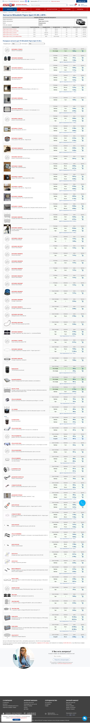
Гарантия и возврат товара (9, 707)
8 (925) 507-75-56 (31, 715)
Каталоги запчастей (29, 702)
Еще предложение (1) (68, 336)
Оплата (38, 9)
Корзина (71, 5)
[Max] (26, 1)
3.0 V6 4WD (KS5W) (12, 36)
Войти (82, 4)
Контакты (80, 9)
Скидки (46, 705)
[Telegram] (29, 1)
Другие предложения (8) (67, 91)
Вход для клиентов (70, 702)
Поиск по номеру (28, 705)
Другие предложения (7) (67, 170)
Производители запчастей (30, 704)
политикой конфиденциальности (65, 663)
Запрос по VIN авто (70, 707)
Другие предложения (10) (68, 528)
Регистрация (84, 5)
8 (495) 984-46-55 (14, 1)
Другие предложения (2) (67, 72)
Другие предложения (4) (68, 81)
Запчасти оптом (52, 9)
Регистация (69, 704)
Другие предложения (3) (67, 112)
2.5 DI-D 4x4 (10, 34)
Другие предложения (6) (68, 62)
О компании (6, 702)
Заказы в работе (70, 705)
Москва (6, 1)
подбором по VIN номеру (43, 643)
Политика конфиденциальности (10, 705)
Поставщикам (66, 9)
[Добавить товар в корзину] (82, 51)
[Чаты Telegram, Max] (84, 718)
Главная (5, 12)
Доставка (24, 9)
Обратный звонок (55, 1)
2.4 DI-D (9, 29)
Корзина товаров (70, 709)
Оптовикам (47, 704)
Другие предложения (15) (67, 372)
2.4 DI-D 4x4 (10, 31)
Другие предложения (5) (67, 142)
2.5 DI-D (9, 32)
